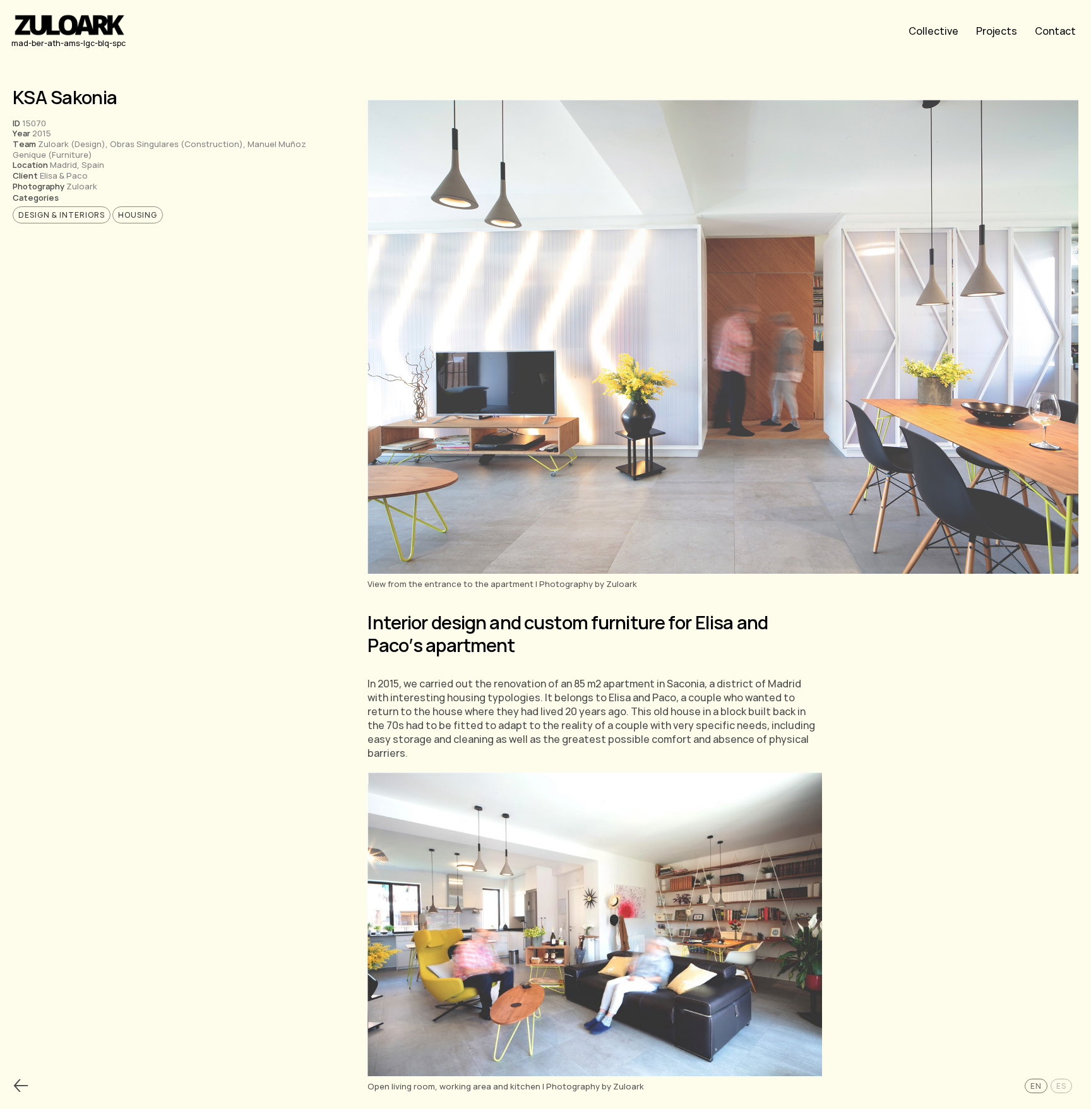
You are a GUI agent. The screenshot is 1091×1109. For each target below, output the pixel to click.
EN (1036, 1086)
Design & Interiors (61, 215)
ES (1061, 1086)
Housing (137, 215)
